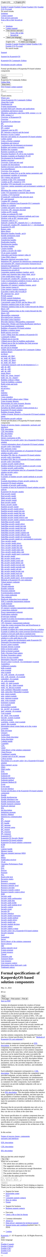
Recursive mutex (7, 879)
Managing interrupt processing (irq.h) (15, 259)
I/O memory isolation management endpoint (17, 608)
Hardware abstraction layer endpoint (14, 599)
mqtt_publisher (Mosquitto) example (14, 690)
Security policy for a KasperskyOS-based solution (19, 931)
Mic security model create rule (12, 561)
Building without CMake (10, 380)
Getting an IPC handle (9, 212)
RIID (3, 894)
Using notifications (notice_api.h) (13, 276)
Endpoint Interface (8, 778)
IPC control (5, 128)
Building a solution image (10, 330)
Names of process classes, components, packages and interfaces (15, 1137)
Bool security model (8, 496)
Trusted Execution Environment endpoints (16, 619)
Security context (7, 907)
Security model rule (8, 922)
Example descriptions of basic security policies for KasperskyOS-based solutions (19, 482)
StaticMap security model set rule (13, 530)
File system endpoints (9, 595)
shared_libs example (8, 724)
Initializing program (8, 812)
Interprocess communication (11, 817)
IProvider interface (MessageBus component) (18, 322)
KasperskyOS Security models (12, 492)
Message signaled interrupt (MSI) (13, 853)
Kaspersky (5, 1236)
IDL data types (6, 436)
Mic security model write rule (12, 576)
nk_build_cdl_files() (8, 360)
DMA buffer (5, 769)
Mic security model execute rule (13, 565)
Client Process (6, 752)
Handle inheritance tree (9, 799)
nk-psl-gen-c (5, 388)
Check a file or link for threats (17, 1214)
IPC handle (5, 823)
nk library (4, 354)
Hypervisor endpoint (8, 616)
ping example (6, 672)
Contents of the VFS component (13, 180)
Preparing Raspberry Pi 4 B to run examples (17, 154)
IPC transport (6, 834)
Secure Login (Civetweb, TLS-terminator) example (20, 662)
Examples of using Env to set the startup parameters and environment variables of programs (21, 174)
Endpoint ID (5, 776)
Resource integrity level (10, 885)
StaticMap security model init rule (13, 526)
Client (3, 748)
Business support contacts (15, 1208)
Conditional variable (8, 754)
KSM (3, 845)
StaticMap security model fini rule (13, 528)
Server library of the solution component (16, 941)
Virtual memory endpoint (10, 582)
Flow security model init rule (11, 545)
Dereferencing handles (9, 244)
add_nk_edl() (6, 371)
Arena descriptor (7, 739)
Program (4, 873)
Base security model (8, 502)
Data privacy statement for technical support (22, 1223)
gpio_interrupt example (9, 698)
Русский (8, 9)
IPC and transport (7, 199)
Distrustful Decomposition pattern (13, 642)
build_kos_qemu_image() (10, 375)
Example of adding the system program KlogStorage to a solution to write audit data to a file (22, 637)
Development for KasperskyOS (12, 158)
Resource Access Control (10, 134)
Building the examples (9, 149)
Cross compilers (7, 397)
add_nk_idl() (5, 367)
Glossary (4, 733)
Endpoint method (7, 780)
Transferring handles (8, 240)
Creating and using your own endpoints (15, 208)
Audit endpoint (6, 604)
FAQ (7, 1196)
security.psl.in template (9, 347)
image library (6, 373)
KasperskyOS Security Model (12, 838)
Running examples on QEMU (12, 152)
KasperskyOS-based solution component (16, 842)
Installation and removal (10, 143)
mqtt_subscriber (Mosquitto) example (15, 692)
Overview (4, 119)
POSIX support (7, 296)
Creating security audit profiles (12, 468)
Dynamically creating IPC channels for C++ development (22, 225)
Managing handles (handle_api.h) (13, 233)
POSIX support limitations (11, 298)
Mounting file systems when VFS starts (15, 190)
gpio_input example (8, 694)
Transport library (7, 959)
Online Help (5, 82)
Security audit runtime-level (11, 905)
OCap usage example (9, 253)
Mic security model (8, 556)
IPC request (5, 830)
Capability (5, 743)
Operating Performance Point (12, 864)
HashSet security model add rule (13, 515)
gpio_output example (9, 696)
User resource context (9, 963)
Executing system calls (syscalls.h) (14, 292)
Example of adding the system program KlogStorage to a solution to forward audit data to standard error (22, 633)
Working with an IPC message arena (14, 218)
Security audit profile (9, 903)
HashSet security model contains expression (17, 520)
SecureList (18, 20)
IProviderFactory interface (10, 317)
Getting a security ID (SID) (11, 251)
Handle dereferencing (9, 797)
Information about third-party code (14, 965)
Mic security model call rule (11, 569)
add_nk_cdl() (6, 369)
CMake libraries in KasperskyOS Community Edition (21, 350)
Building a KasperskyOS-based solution (16, 328)
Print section (15, 999)
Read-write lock (7, 877)
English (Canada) (7, 7)
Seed (3, 935)
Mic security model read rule (11, 573)
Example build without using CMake (14, 399)
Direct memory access (9, 765)
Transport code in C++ (9, 221)
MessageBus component (10, 315)
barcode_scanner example (10, 718)
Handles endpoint (7, 588)
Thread (3, 954)
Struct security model (9, 500)
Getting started (6, 139)
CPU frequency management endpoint (15, 623)
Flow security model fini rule (11, 548)
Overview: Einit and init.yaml (12, 162)
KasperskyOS (6, 836)
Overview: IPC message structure (13, 210)
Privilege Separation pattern (11, 655)
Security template (7, 933)
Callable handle (7, 741)
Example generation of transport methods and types (20, 216)
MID (3, 855)
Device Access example (10, 657)
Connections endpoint (9, 610)
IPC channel (5, 821)
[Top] (2, 1255)
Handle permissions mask (10, 236)
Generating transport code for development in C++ (20, 365)
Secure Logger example (10, 644)
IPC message (6, 825)
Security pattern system (9, 929)
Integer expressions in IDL (11, 438)
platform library (7, 352)
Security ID (5, 911)
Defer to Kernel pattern (9, 649)
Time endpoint (6, 597)
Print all (24, 999)
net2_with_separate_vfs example (13, 677)
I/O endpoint (5, 584)
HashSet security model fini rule (13, 513)
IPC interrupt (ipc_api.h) (10, 294)
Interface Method (7, 814)
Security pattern (7, 926)
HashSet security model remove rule (14, 517)
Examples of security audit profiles (14, 485)
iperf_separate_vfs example (11, 711)
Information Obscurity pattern (12, 660)
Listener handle (6, 849)
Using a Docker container (10, 141)
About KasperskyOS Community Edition (16, 100)
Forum (8, 87)
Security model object (9, 920)
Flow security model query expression (15, 554)
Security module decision (10, 924)
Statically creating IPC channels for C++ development (21, 223)
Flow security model (8, 541)
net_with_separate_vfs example (12, 675)
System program (7, 950)
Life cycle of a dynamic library (12, 406)
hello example (6, 668)
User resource (6, 961)
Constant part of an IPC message (13, 756)
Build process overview (10, 332)
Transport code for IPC (9, 130)
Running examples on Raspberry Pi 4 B (16, 156)
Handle (3, 795)
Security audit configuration (11, 898)
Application (5, 735)
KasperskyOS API (8, 227)
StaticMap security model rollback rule (15, 535)
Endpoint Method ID (9, 782)
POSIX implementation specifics (13, 300)
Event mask (5, 786)
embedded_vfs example (10, 679)
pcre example (6, 705)
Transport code (6, 956)
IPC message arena (8, 827)
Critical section (6, 758)
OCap (3, 862)
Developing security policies (11, 418)
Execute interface (7, 789)
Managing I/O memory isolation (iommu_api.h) (18, 285)
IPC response (6, 832)
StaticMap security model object (13, 524)
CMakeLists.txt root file (10, 339)
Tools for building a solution (11, 382)
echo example (6, 670)
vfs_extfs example (7, 681)
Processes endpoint (8, 591)
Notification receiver (8, 860)
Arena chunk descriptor (9, 737)
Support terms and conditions (16, 1225)
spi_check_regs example (10, 715)
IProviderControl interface (10, 319)
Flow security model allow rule (12, 552)
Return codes (6, 229)
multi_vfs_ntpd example (10, 683)
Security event (6, 909)
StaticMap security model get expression (16, 537)
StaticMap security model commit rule (15, 533)
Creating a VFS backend (10, 195)
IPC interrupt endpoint (9, 621)
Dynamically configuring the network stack (17, 197)
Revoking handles (7, 246)
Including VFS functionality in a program (16, 184)
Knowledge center (12, 1193)
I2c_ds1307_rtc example (10, 709)
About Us (9, 1221)
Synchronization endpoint (10, 593)
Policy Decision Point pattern (12, 653)
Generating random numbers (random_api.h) (17, 272)
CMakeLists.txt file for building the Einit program (19, 343)
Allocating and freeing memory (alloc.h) (16, 255)
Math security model (8, 498)
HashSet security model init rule (13, 511)
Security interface (7, 913)
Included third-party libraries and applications (18, 109)
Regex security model (9, 505)
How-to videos (11, 1200)
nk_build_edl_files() (8, 363)
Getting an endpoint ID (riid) (11, 214)
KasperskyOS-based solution (12, 840)
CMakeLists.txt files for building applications (17, 341)
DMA (3, 767)
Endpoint (4, 774)
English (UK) (32, 7)
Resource (4, 881)
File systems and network (10, 177)
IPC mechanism (7, 126)
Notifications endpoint (9, 614)
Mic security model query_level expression (17, 578)
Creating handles (7, 238)
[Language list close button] (2, 1242)
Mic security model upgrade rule (13, 567)
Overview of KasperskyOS (11, 117)
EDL (3, 771)
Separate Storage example (10, 647)
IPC (2, 124)
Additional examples (8, 666)
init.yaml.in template (8, 345)
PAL (2, 868)
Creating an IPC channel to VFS (13, 182)
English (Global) (20, 7)
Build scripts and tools (9, 384)
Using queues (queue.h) (10, 287)
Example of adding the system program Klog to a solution (22, 629)
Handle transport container (11, 804)
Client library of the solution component (16, 750)
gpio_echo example (8, 700)
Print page (5, 999)
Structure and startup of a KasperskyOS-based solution (21, 137)
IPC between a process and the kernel (15, 132)
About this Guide (7, 102)
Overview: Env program (10, 171)
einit (2, 391)
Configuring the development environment (17, 145)
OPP (2, 866)
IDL (2, 808)
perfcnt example (7, 720)
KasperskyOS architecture (10, 122)
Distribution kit (6, 104)
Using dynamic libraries (10, 401)
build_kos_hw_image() (9, 378)
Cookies (9, 1231)
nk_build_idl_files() (8, 358)
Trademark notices (8, 967)
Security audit (6, 896)
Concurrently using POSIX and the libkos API (18, 302)
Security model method (9, 918)
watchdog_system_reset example (13, 722)
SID (2, 946)
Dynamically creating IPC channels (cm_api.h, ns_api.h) (22, 279)
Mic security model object (10, 558)
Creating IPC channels (9, 201)
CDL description (7, 431)
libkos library (6, 231)
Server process (6, 944)
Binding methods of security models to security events (21, 466)
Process (4, 870)
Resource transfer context (10, 890)
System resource (7, 952)
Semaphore (5, 937)
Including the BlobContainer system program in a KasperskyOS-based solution (19, 409)
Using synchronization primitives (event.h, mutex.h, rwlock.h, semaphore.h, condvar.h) (20, 282)
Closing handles (7, 248)
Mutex (3, 857)
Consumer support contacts (16, 1198)
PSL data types (6, 474)
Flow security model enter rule (12, 550)
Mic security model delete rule (12, 563)
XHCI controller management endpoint (15, 601)
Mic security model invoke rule (12, 571)
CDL (3, 746)
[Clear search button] (2, 94)
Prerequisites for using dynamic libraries (16, 403)
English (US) (10, 46)
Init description (6, 810)
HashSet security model (10, 507)
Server (3, 939)
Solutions (9, 26)
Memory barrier (7, 851)
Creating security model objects (12, 464)
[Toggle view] (2, 89)
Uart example (6, 713)
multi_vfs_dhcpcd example (11, 687)
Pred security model (8, 494)
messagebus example (9, 707)
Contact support (11, 28)
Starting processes (7, 160)
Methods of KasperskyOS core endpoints (16, 580)
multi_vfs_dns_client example (12, 685)
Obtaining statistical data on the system (15, 304)
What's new (5, 98)
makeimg (4, 395)
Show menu (6, 84)
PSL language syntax (9, 449)
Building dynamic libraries (11, 412)
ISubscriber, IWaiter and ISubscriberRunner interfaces (21, 324)
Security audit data (8, 901)
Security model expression (11, 916)
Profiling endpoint (7, 606)
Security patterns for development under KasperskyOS (21, 640)
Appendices (5, 664)
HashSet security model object (12, 509)
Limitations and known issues (12, 111)
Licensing (4, 728)
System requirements (8, 106)
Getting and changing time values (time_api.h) (18, 274)
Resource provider (8, 888)
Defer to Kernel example (10, 651)
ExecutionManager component (12, 326)
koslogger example (8, 703)
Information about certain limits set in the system (19, 726)
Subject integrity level (9, 948)
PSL (2, 875)
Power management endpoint (12, 612)
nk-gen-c (4, 386)
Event (3, 784)
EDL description (7, 429)
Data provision (6, 731)
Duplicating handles (8, 242)
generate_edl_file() (8, 356)
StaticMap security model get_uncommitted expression (21, 539)
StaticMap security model (10, 522)
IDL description (7, 434)
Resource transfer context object (13, 892)
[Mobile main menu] (2, 22)
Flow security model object (11, 543)
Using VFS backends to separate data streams (18, 193)
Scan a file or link (7, 20)
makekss (4, 393)
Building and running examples (12, 147)
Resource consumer (8, 883)
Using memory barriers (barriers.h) (14, 289)
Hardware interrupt (8, 806)
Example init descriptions (10, 165)
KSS (2, 847)
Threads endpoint (7, 586)
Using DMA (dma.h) (9, 257)
